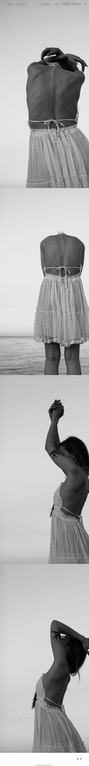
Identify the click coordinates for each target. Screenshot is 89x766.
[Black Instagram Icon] (78, 759)
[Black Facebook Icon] (81, 759)
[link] (85, 4)
